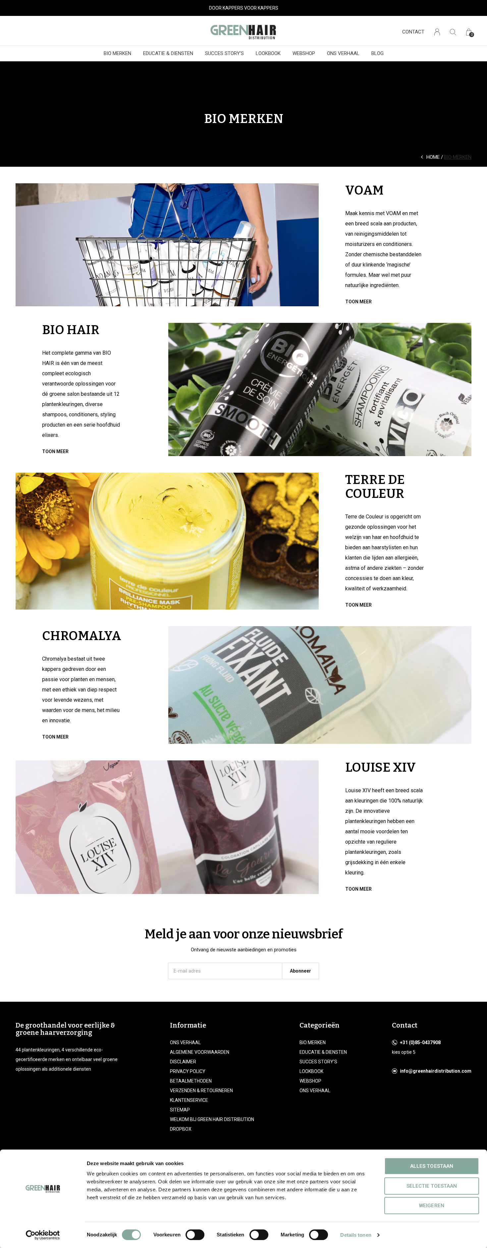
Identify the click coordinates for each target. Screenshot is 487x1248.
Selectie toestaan (431, 1186)
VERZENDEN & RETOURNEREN (201, 1090)
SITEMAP (180, 1109)
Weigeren (431, 1206)
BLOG (377, 53)
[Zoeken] (453, 32)
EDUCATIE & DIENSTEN (168, 53)
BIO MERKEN (117, 53)
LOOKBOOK (268, 53)
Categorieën (319, 1025)
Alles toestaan (431, 1166)
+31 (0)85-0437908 (420, 1042)
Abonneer (300, 971)
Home (433, 157)
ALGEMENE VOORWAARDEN (199, 1052)
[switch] (195, 1234)
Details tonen (355, 1235)
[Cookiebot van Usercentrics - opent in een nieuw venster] (43, 1235)
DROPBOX (180, 1129)
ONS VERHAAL (343, 53)
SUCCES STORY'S (224, 53)
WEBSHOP (304, 53)
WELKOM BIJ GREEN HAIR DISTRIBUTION (212, 1119)
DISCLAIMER (183, 1061)
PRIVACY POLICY (187, 1071)
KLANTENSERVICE (189, 1100)
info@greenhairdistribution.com (435, 1071)
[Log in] (437, 32)
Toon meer (358, 301)
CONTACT (413, 32)
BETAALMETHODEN (191, 1081)
